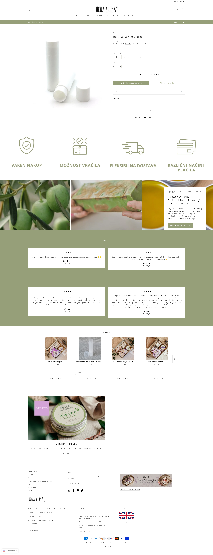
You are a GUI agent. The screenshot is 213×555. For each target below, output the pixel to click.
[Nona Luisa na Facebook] (73, 490)
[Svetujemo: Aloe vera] (66, 418)
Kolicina (117, 53)
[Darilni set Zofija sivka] (56, 348)
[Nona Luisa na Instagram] (69, 490)
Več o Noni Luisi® (180, 226)
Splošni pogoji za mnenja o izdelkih (40, 481)
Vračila (30, 484)
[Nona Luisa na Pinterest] (77, 490)
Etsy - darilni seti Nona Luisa (130, 489)
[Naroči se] (99, 483)
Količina (117, 63)
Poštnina (128, 43)
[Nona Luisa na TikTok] (82, 490)
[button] (10, 551)
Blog (115, 16)
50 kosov (138, 57)
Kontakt (132, 16)
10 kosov (126, 57)
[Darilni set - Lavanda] (156, 348)
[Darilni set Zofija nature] (123, 348)
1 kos (117, 57)
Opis (115, 91)
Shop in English (124, 522)
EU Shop (31, 491)
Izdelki (89, 16)
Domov (79, 16)
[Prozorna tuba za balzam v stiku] (89, 348)
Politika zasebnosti (34, 487)
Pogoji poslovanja (34, 478)
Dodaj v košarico (56, 378)
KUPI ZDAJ (66, 453)
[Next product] (174, 359)
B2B (123, 16)
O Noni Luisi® (103, 16)
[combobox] (89, 373)
